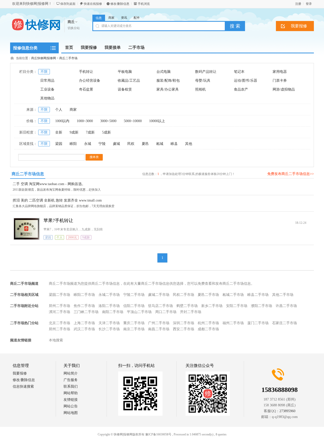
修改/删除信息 (119, 4)
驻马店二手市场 (160, 306)
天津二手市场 (109, 323)
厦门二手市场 (258, 323)
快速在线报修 (93, 4)
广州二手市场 (158, 323)
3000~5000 (108, 121)
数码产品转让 (205, 72)
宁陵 (102, 144)
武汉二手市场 (84, 329)
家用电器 (280, 72)
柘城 (159, 144)
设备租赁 (125, 89)
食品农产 (241, 89)
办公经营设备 (89, 80)
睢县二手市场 (258, 295)
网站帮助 (71, 393)
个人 (58, 110)
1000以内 (62, 121)
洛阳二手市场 (109, 306)
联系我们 (71, 386)
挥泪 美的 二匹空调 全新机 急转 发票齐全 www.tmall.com (57, 200)
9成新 (74, 132)
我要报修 (299, 26)
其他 (188, 144)
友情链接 (71, 400)
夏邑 (145, 144)
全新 (58, 132)
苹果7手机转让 (58, 220)
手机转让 (86, 72)
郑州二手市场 (59, 306)
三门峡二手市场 (86, 312)
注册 (298, 4)
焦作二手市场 (84, 306)
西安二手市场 (183, 329)
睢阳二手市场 (84, 295)
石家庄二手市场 (284, 323)
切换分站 (74, 28)
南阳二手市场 (112, 312)
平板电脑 (125, 72)
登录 (309, 4)
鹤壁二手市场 (187, 306)
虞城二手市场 (158, 295)
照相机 (200, 89)
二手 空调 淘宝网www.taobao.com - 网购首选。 (49, 184)
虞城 (116, 144)
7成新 (90, 132)
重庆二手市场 (134, 323)
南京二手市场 (134, 329)
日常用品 (47, 80)
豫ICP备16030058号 (158, 434)
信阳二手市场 (134, 306)
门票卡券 (280, 80)
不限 (44, 72)
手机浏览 (144, 4)
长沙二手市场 (109, 329)
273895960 (287, 411)
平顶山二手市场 (139, 312)
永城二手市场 (109, 295)
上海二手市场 (84, 323)
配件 (137, 17)
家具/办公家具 (167, 89)
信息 (99, 18)
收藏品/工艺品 (129, 80)
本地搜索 (56, 340)
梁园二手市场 (59, 295)
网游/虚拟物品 (284, 89)
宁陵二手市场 (134, 295)
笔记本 (239, 72)
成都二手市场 (208, 329)
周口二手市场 (165, 312)
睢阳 (73, 144)
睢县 (174, 144)
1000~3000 (85, 121)
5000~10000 (133, 121)
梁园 (58, 144)
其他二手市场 (282, 295)
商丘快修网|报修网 (43, 58)
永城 (87, 144)
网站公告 (71, 406)
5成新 (106, 132)
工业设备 (47, 89)
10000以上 (157, 121)
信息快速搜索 (23, 386)
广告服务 (71, 380)
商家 (111, 17)
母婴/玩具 (202, 80)
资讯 (124, 17)
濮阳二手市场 (261, 306)
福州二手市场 (233, 323)
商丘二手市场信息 (28, 174)
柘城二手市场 (233, 295)
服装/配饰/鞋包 (168, 80)
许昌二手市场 (286, 306)
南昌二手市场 (158, 329)
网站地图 (71, 413)
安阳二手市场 (236, 306)
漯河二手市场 (59, 312)
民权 (130, 144)
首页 (69, 47)
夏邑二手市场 (208, 295)
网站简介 (71, 373)
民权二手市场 (183, 295)
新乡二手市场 (211, 306)
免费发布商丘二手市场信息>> (290, 174)
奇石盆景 (86, 89)
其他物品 (47, 98)
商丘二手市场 (68, 58)
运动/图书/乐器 (245, 80)
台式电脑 (163, 72)
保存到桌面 (67, 4)
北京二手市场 (59, 323)
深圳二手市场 (183, 323)
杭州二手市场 (208, 323)
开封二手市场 (190, 312)
